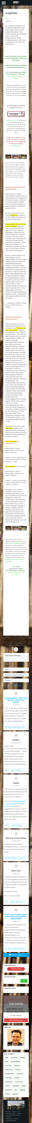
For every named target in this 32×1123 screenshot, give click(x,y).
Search (24, 981)
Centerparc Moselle (15, 1061)
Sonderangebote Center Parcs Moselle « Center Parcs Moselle (16, 700)
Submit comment (16, 685)
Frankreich (16, 1077)
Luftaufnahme (15, 1086)
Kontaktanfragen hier (16, 145)
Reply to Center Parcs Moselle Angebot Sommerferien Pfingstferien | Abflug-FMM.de (17, 949)
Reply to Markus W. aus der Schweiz (17, 858)
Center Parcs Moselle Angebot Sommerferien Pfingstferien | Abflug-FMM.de (16, 917)
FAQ (18, 1111)
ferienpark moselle (9, 1073)
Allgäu (6, 1057)
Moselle (24, 1086)
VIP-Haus (7, 1094)
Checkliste (8, 1117)
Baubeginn (22, 1057)
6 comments (8, 20)
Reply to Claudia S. (16, 770)
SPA (16, 1090)
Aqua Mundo (14, 1057)
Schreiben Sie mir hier (12, 120)
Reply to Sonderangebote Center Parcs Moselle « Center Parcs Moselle (17, 727)
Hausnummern (8, 1081)
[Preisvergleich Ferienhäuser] (16, 113)
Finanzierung (20, 1073)
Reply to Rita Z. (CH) (16, 902)
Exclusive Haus (8, 1069)
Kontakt (19, 1113)
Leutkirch (7, 1086)
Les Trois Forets (19, 1081)
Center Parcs (8, 1065)
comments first (20, 645)
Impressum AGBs (10, 1113)
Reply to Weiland (16, 825)
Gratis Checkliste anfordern (16, 1020)
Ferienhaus (18, 1069)
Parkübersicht (8, 1090)
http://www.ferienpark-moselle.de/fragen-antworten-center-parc (15, 803)
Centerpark (16, 1065)
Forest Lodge (8, 1077)
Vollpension (15, 1094)
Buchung (7, 1111)
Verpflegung (22, 1090)
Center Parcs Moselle (15, 543)
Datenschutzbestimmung (12, 1115)
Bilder (6, 1061)
